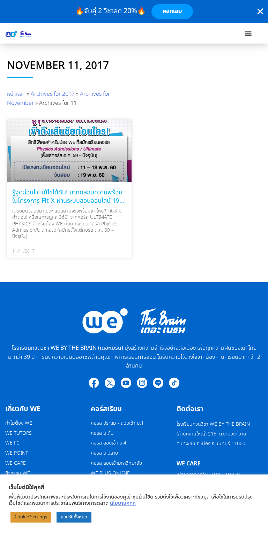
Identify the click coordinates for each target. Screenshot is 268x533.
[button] (248, 33)
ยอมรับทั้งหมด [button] (74, 517)
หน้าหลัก (16, 94)
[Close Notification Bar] (260, 11)
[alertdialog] (134, 11)
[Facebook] (94, 383)
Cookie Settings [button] (31, 517)
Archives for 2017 (53, 94)
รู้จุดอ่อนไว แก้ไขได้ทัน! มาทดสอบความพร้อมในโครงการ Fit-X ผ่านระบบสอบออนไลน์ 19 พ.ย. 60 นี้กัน (67, 201)
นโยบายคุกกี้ (123, 503)
